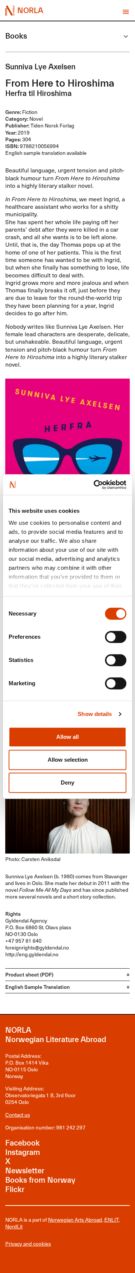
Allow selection (68, 759)
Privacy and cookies (28, 1243)
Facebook (22, 1143)
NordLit (13, 1226)
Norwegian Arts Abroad (75, 1220)
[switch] (115, 637)
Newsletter (24, 1171)
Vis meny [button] (126, 12)
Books (16, 36)
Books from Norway (40, 1180)
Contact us (17, 1115)
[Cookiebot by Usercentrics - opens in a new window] (95, 484)
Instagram (22, 1152)
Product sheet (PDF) (29, 974)
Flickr (14, 1189)
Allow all (67, 737)
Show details (95, 714)
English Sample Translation (37, 987)
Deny (67, 782)
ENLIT (111, 1220)
